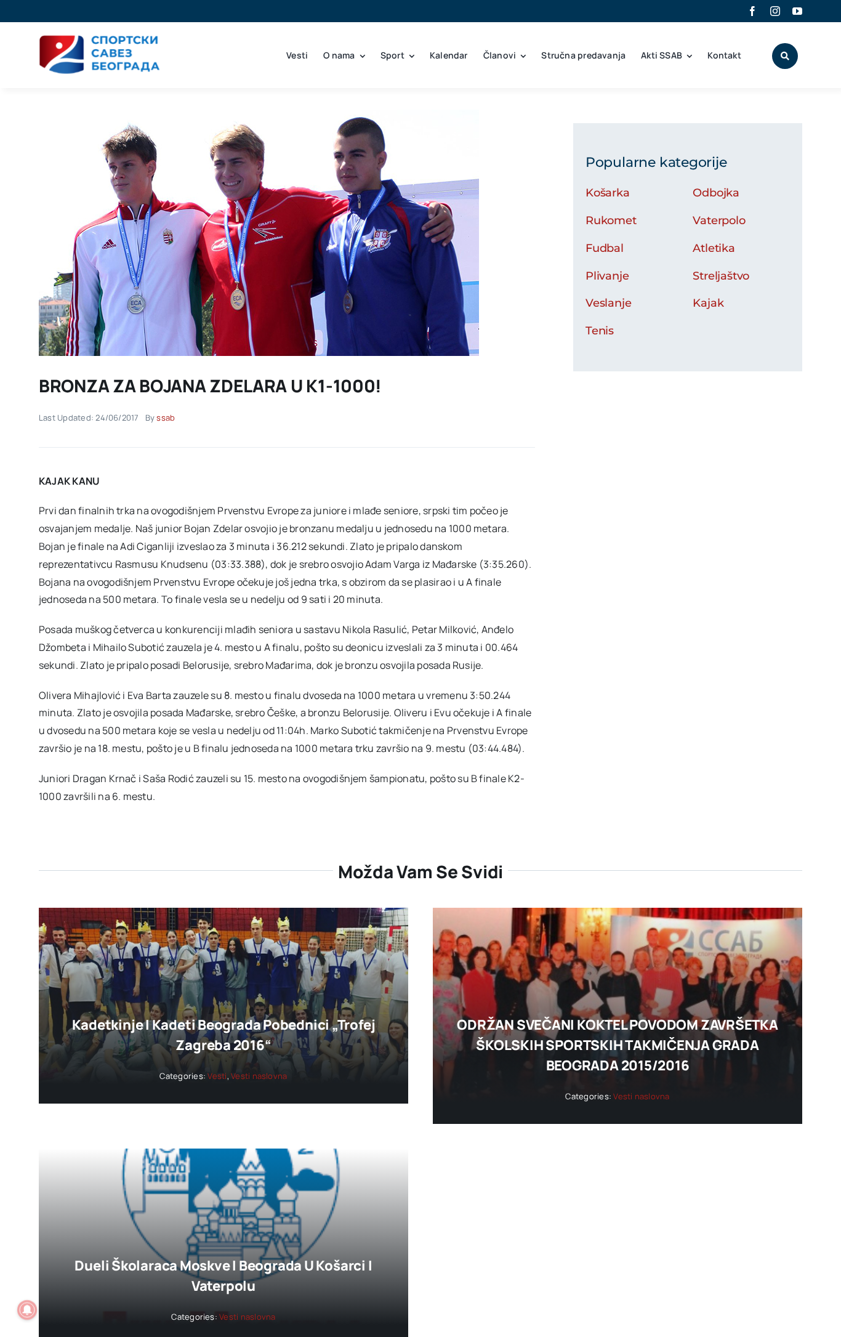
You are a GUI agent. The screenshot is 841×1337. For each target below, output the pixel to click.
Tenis (599, 330)
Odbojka (716, 193)
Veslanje (608, 303)
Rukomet (611, 220)
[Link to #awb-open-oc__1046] (785, 56)
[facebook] (752, 11)
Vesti (217, 1075)
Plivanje (607, 276)
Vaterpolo (719, 220)
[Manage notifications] (27, 1310)
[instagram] (775, 11)
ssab (165, 417)
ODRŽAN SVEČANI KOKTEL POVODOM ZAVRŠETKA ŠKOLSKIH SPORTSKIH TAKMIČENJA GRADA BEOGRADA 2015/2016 (617, 1045)
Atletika (714, 248)
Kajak (708, 303)
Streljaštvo (721, 276)
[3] (259, 114)
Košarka (607, 193)
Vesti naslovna (259, 1075)
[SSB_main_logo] (100, 39)
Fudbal (604, 248)
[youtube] (797, 11)
